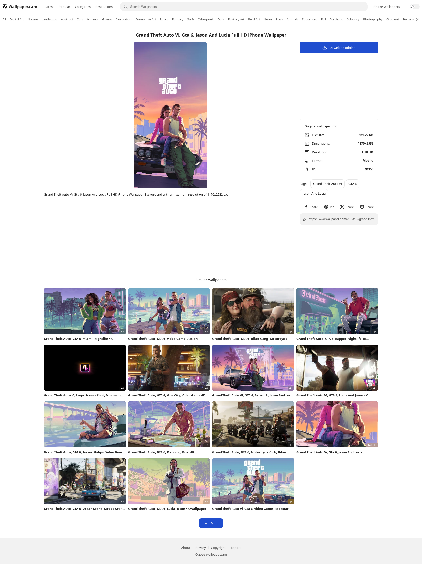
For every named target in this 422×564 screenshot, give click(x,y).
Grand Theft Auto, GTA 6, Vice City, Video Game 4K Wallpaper (166, 395)
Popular (64, 6)
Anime (140, 19)
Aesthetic (336, 19)
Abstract (67, 19)
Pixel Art (254, 19)
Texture (408, 19)
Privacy (200, 547)
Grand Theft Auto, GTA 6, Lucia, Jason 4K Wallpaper (167, 508)
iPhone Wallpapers (386, 6)
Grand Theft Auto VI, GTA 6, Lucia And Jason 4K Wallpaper (332, 395)
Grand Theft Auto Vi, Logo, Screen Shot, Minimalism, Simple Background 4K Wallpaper (84, 395)
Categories (83, 6)
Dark (220, 19)
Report (236, 547)
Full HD (367, 152)
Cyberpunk (206, 19)
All (4, 19)
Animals (292, 19)
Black (279, 19)
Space (164, 19)
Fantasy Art (236, 19)
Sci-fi (190, 19)
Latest (49, 6)
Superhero (309, 19)
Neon (268, 19)
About (185, 547)
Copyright (218, 547)
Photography (373, 19)
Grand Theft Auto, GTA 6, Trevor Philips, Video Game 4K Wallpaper (84, 452)
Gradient (392, 19)
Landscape (49, 19)
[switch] (415, 6)
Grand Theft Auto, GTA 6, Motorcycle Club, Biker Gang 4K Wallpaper (249, 452)
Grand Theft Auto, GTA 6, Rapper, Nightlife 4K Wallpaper (331, 338)
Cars (80, 19)
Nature (33, 19)
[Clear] (362, 6)
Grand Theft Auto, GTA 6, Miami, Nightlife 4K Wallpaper (78, 338)
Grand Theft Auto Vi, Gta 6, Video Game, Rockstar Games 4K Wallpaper (250, 508)
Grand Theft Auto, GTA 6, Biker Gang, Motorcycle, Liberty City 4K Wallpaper (250, 338)
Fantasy (177, 19)
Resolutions (104, 6)
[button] (311, 207)
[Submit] (125, 6)
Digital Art (17, 19)
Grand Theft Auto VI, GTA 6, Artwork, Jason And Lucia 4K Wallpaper (253, 395)
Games (107, 19)
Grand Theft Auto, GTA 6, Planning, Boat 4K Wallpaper (161, 452)
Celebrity (353, 19)
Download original (342, 47)
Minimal (92, 19)
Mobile (368, 160)
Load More (211, 523)
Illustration (124, 19)
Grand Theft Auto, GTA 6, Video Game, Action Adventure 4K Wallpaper (163, 338)
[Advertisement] (402, 101)
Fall (323, 19)
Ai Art (152, 19)
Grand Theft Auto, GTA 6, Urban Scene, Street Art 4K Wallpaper (84, 508)
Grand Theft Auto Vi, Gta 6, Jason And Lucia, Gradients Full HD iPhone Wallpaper (330, 452)
